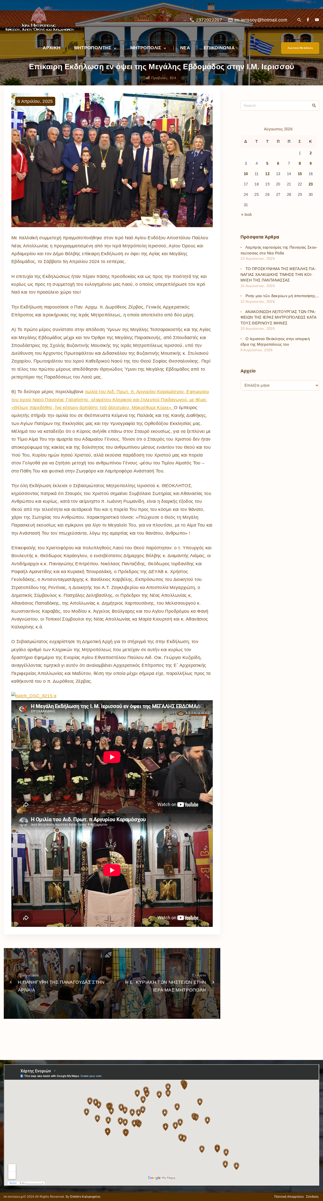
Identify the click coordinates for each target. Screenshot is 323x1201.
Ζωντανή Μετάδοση (300, 47)
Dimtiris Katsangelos (85, 1196)
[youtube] (317, 20)
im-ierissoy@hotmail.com (260, 19)
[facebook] (308, 20)
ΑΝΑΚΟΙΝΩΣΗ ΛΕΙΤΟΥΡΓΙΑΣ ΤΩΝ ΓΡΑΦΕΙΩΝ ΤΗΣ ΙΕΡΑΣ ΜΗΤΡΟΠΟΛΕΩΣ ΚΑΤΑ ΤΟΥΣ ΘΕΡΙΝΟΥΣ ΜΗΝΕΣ (278, 317)
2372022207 (209, 19)
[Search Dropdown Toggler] (299, 20)
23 (311, 184)
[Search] (314, 105)
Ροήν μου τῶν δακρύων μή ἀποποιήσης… (282, 296)
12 (267, 174)
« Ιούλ (246, 214)
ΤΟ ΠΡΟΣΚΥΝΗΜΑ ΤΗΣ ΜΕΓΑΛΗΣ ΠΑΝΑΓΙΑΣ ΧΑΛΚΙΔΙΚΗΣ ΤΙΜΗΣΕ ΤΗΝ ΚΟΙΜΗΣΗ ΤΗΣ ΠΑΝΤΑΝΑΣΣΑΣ (278, 274)
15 (300, 174)
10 (246, 174)
